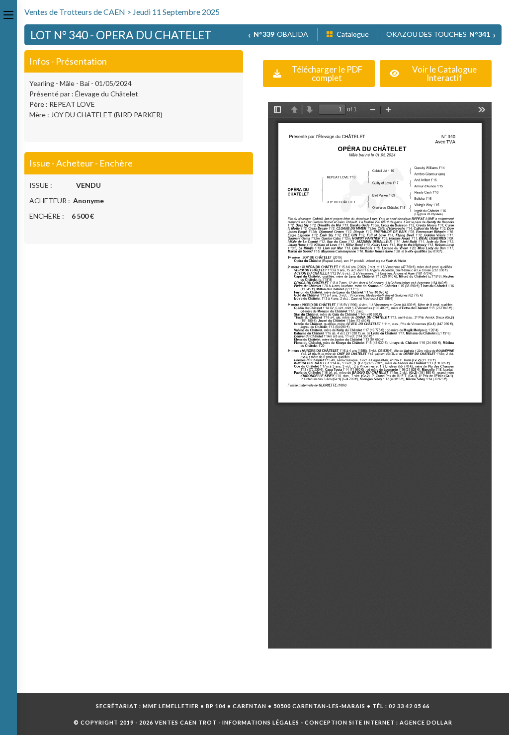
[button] (319, 73)
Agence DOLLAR (426, 722)
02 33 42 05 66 (409, 706)
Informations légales (260, 722)
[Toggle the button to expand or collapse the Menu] (8, 13)
